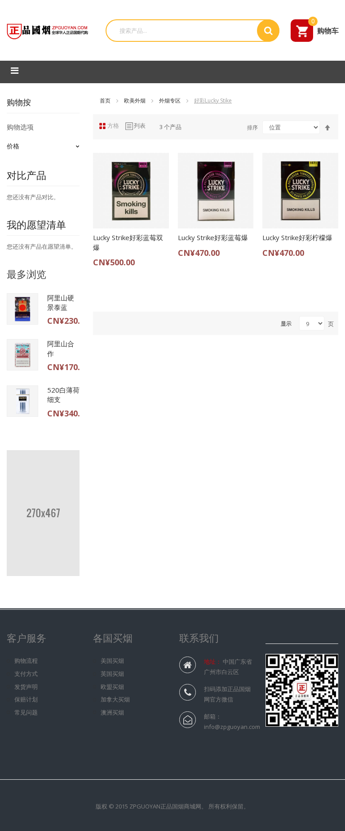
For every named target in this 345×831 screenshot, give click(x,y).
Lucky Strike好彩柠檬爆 (297, 237)
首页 (106, 100)
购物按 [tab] (19, 102)
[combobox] (184, 30)
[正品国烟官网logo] (48, 30)
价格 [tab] (13, 146)
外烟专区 (170, 100)
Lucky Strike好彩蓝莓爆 (213, 237)
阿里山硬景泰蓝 (60, 302)
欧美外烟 (135, 100)
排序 (252, 127)
